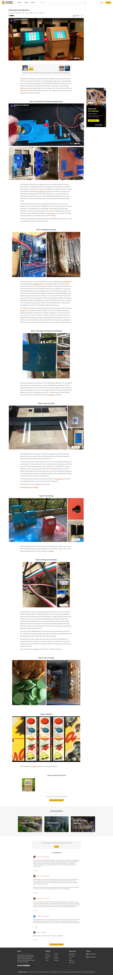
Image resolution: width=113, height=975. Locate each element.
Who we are (72, 962)
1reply (35, 870)
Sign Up (108, 2)
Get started (72, 956)
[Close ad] (105, 89)
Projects (19, 2)
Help (70, 958)
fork (36, 469)
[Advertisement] (96, 107)
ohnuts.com (23, 88)
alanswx (12, 13)
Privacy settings (53, 972)
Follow (31, 69)
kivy (57, 308)
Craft (46, 960)
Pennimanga (39, 856)
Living (55, 956)
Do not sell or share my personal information (69, 972)
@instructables (92, 954)
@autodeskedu (92, 957)
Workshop (18, 13)
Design (47, 958)
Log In (101, 2)
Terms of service (34, 972)
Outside (56, 958)
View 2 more (76, 447)
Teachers (33, 2)
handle (52, 551)
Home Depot (59, 479)
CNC (23, 13)
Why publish (72, 954)
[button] (82, 16)
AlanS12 (38, 932)
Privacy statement (43, 972)
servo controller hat (65, 281)
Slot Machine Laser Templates (29, 487)
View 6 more (63, 605)
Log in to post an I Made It (56, 800)
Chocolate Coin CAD (44, 191)
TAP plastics (51, 213)
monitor (53, 636)
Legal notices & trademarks (88, 972)
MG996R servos (38, 284)
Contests (26, 2)
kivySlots (23, 310)
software (51, 395)
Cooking (56, 954)
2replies (36, 893)
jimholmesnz (39, 916)
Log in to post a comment (56, 944)
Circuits (47, 954)
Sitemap (71, 960)
